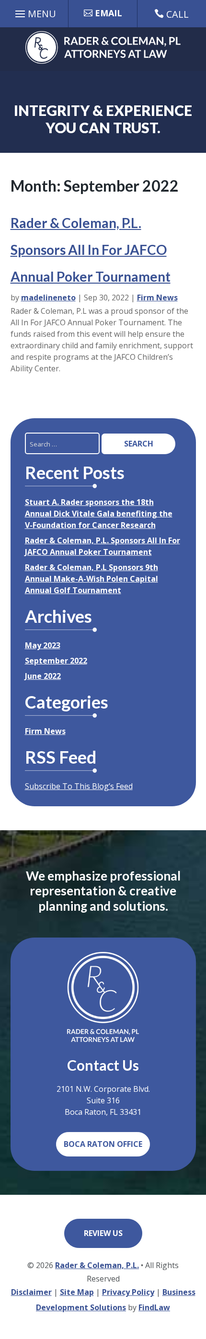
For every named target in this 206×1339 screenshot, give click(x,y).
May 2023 (42, 645)
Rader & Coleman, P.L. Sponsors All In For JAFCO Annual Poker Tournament (91, 250)
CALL (177, 14)
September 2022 (56, 660)
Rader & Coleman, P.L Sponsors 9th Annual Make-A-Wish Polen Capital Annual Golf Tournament (91, 578)
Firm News (157, 297)
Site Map (77, 1292)
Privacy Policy (128, 1292)
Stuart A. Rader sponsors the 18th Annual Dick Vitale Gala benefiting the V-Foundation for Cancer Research (98, 513)
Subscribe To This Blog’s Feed (79, 786)
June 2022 (43, 676)
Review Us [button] (103, 1233)
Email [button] (108, 13)
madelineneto (48, 297)
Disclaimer (31, 1292)
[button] (34, 15)
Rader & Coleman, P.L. (97, 1265)
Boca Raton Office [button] (103, 1144)
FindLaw (154, 1307)
